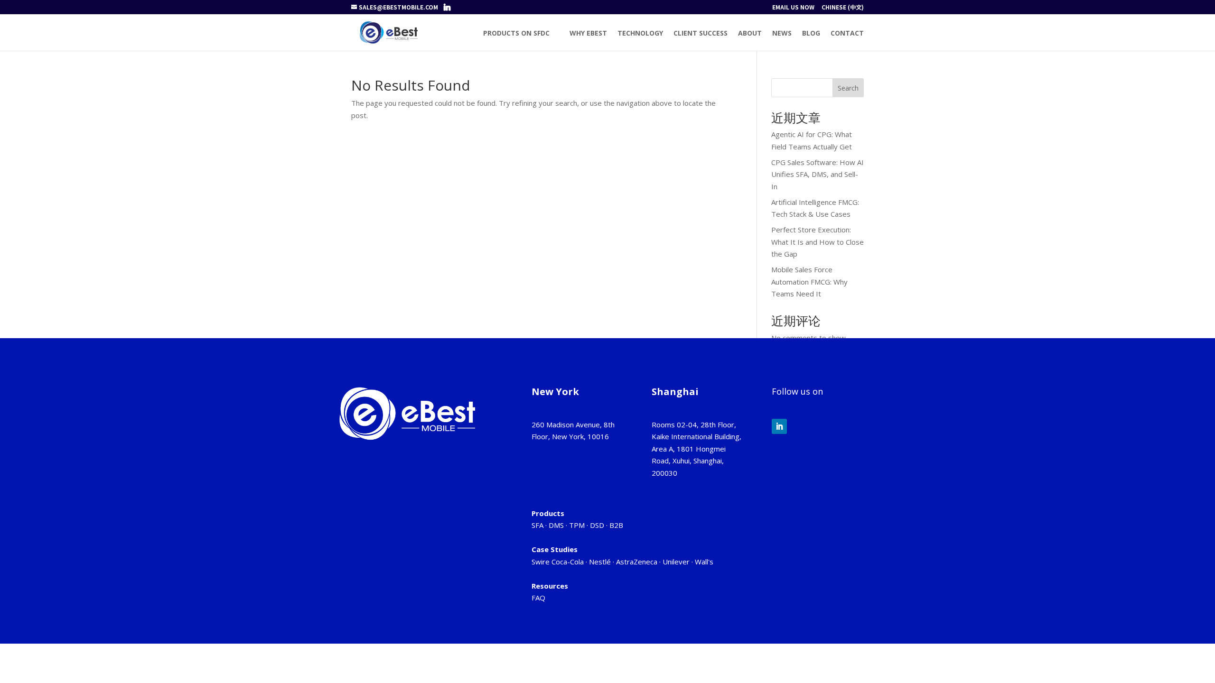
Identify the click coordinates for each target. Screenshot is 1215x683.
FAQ (538, 597)
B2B (616, 525)
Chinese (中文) (843, 7)
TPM (577, 525)
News (782, 33)
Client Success (700, 33)
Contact (847, 33)
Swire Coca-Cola (558, 561)
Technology (640, 33)
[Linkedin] (447, 7)
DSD (597, 525)
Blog (811, 33)
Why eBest (588, 33)
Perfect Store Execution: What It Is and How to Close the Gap (817, 241)
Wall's (704, 561)
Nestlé (600, 561)
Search (848, 87)
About (750, 33)
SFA (537, 525)
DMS (556, 525)
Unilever (676, 561)
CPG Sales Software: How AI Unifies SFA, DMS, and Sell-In (817, 174)
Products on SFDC (516, 33)
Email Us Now (793, 7)
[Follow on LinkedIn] (779, 426)
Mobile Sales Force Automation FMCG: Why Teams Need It (809, 281)
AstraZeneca (636, 561)
